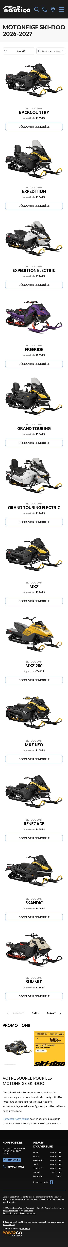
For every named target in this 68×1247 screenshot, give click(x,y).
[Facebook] (51, 1182)
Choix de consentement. (25, 1213)
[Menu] (61, 9)
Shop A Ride (25, 1228)
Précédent (18, 1012)
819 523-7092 (15, 1166)
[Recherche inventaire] (37, 9)
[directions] (53, 9)
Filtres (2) (21, 50)
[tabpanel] (47, 1164)
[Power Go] (34, 1233)
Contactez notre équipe (16, 1118)
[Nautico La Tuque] (16, 9)
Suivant (51, 1012)
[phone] (45, 9)
